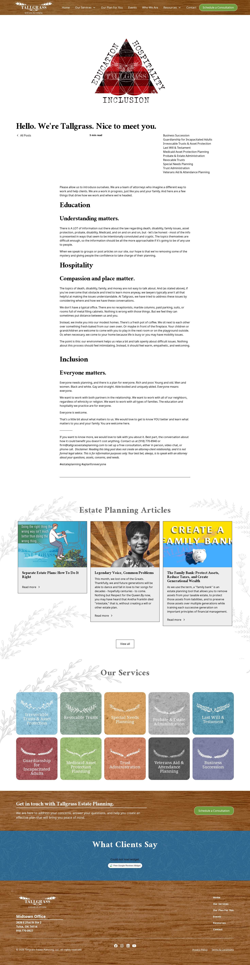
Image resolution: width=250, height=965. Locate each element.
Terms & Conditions (223, 949)
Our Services (220, 903)
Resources (219, 923)
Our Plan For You (112, 7)
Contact (191, 7)
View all (125, 644)
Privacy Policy (199, 949)
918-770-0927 (24, 931)
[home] (34, 7)
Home (66, 7)
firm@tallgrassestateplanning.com (82, 445)
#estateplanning (70, 464)
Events (132, 7)
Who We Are (150, 7)
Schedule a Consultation (218, 7)
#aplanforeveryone (93, 464)
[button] (85, 7)
